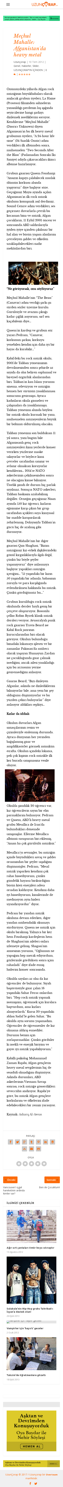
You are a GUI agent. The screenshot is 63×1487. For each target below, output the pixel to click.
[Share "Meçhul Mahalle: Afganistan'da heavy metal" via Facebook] (10, 1142)
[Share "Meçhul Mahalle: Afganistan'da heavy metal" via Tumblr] (31, 1142)
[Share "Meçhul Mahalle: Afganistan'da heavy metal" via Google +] (24, 1142)
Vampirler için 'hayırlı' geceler (25, 1328)
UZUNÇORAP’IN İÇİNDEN (28, 70)
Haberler (26, 65)
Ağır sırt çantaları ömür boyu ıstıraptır (30, 1247)
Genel (17, 65)
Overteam (52, 1474)
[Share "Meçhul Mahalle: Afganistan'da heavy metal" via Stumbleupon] (24, 1148)
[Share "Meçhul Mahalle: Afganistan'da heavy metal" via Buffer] (52, 1142)
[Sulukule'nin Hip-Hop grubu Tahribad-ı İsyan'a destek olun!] (31, 1280)
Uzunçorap (20, 62)
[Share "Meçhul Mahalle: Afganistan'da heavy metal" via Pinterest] (38, 1142)
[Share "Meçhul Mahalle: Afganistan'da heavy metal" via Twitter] (17, 1142)
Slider (36, 65)
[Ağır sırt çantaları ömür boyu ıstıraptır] (31, 1226)
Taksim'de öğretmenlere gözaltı (26, 1375)
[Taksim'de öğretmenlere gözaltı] (31, 1353)
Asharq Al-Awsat (30, 1114)
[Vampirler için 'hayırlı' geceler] (31, 1322)
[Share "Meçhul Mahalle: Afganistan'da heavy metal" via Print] (38, 1148)
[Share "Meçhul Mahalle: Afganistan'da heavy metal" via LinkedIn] (45, 1142)
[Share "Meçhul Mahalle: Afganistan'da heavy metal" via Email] (31, 1148)
